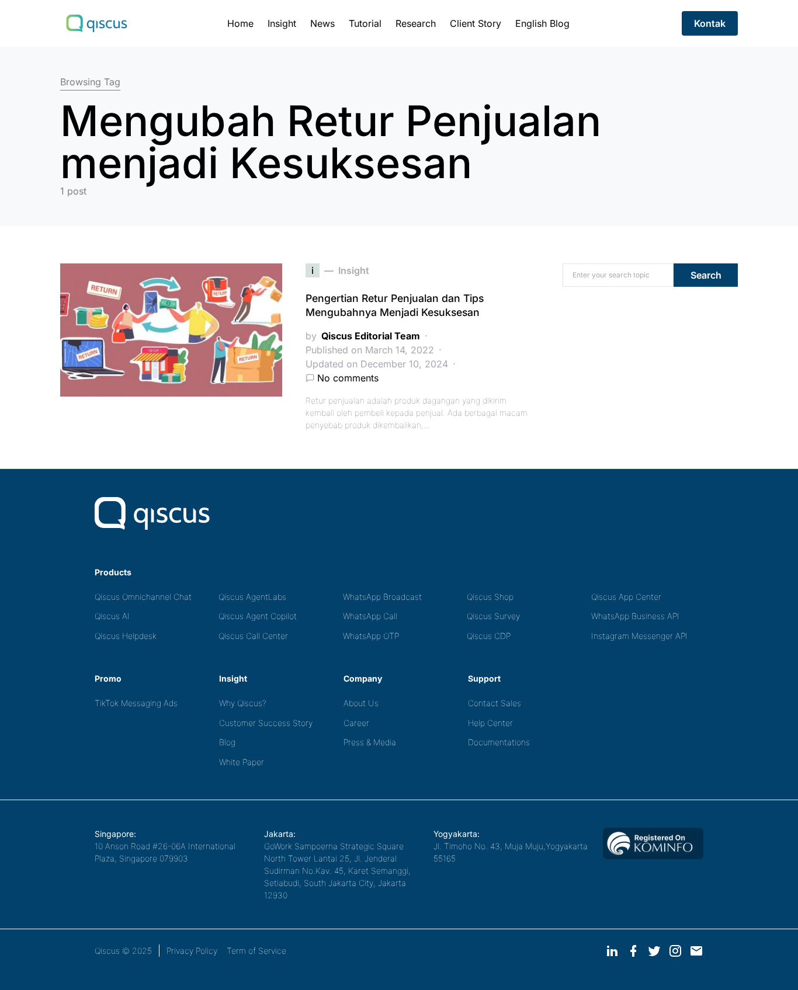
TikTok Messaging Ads (136, 703)
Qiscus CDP (489, 636)
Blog (227, 742)
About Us (361, 703)
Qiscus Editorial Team (370, 336)
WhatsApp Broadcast (382, 597)
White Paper (241, 762)
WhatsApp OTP (371, 636)
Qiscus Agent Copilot (257, 616)
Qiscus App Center (626, 597)
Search (706, 275)
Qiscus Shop (490, 597)
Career (356, 723)
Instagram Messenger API (639, 636)
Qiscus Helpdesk (126, 636)
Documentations (499, 742)
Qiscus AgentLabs (252, 597)
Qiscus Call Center (253, 636)
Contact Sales (494, 703)
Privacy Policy (191, 951)
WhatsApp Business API (635, 616)
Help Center (490, 723)
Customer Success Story (266, 723)
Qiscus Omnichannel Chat (143, 597)
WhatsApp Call (370, 616)
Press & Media (370, 742)
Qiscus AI (112, 616)
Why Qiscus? (242, 703)
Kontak (710, 23)
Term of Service (256, 951)
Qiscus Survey (493, 616)
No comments (348, 378)
